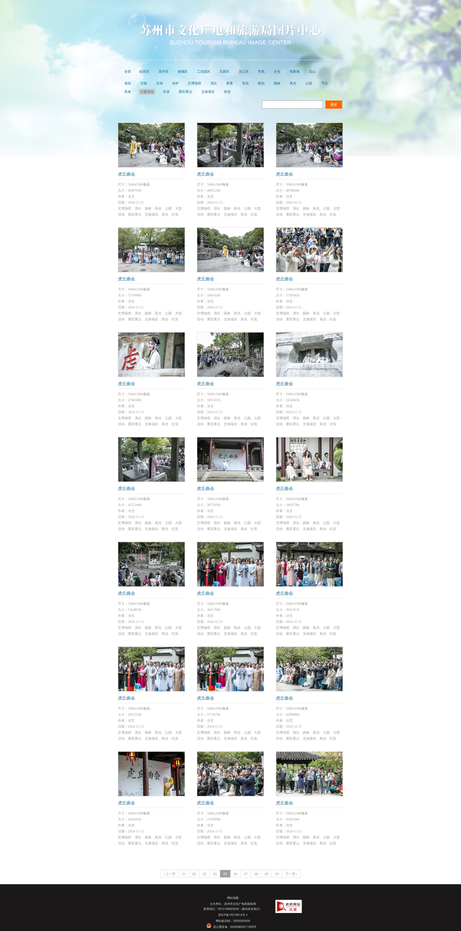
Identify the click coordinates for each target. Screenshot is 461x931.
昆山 (312, 71)
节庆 (324, 83)
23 (204, 873)
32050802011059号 (243, 927)
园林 (277, 83)
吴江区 (244, 71)
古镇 (143, 83)
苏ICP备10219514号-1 (233, 915)
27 (246, 873)
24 (215, 873)
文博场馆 (194, 83)
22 (194, 873)
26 (235, 873)
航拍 (261, 83)
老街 (127, 83)
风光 (293, 83)
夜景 (229, 83)
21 (184, 873)
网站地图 (233, 898)
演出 (213, 83)
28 (256, 873)
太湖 (159, 83)
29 (266, 873)
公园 (308, 83)
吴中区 (163, 71)
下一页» (291, 873)
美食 (127, 92)
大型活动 (147, 92)
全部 (127, 71)
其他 (227, 92)
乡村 (175, 83)
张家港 (295, 71)
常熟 (261, 71)
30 (277, 873)
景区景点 (185, 92)
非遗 (166, 92)
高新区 (224, 71)
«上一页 (170, 873)
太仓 (277, 71)
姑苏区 (144, 71)
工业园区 (203, 71)
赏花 (245, 83)
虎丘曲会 (126, 174)
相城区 (183, 71)
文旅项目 (208, 92)
